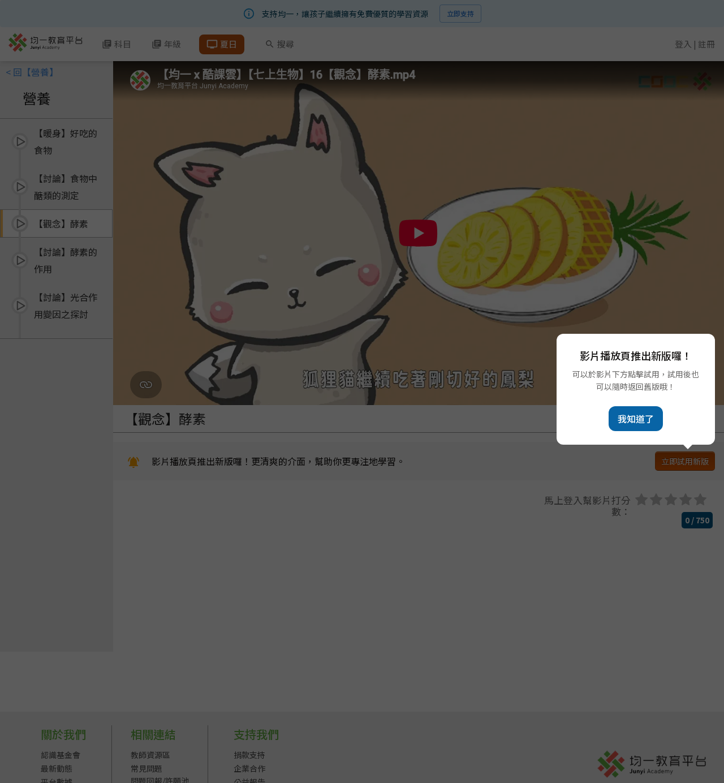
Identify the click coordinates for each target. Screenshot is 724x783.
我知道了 (636, 418)
